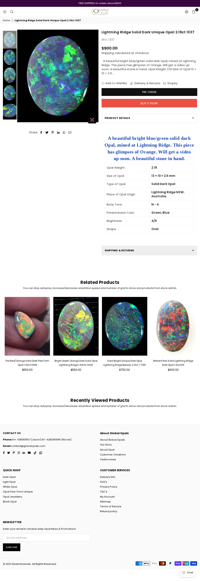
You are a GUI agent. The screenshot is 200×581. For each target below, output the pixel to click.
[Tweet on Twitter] (47, 132)
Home (6, 20)
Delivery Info (107, 477)
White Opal (10, 487)
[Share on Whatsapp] (64, 132)
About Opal (107, 450)
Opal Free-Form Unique (18, 491)
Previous (20, 77)
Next (95, 75)
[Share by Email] (69, 132)
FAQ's (103, 482)
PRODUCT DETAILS (117, 118)
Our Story (106, 444)
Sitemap (105, 501)
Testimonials (108, 459)
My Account (107, 497)
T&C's (103, 491)
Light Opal (9, 482)
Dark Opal (9, 477)
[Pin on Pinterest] (52, 132)
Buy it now (149, 103)
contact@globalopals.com (28, 446)
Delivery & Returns (147, 83)
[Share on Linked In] (58, 132)
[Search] (11, 12)
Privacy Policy (108, 487)
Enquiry (172, 83)
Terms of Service (110, 506)
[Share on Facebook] (41, 132)
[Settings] (186, 12)
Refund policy (108, 511)
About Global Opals (112, 440)
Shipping (108, 53)
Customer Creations (113, 454)
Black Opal (10, 501)
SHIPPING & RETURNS (119, 250)
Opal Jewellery (12, 497)
